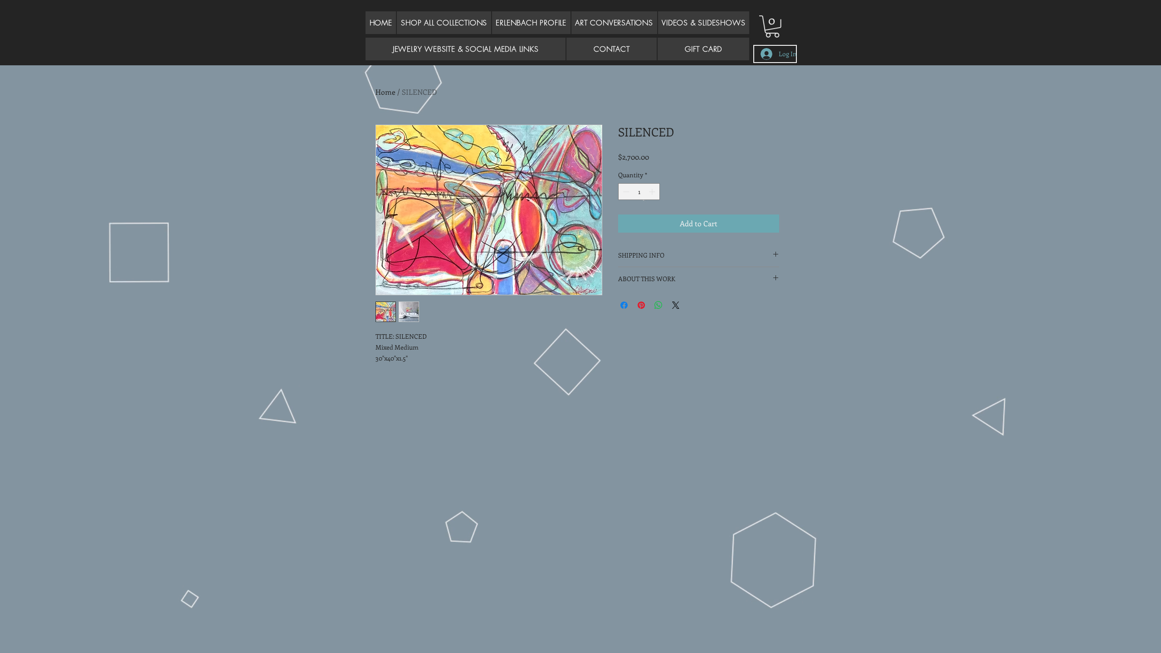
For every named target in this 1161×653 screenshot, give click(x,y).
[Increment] (653, 192)
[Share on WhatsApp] (658, 305)
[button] (614, 22)
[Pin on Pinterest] (641, 305)
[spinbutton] (639, 192)
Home (385, 92)
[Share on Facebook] (624, 305)
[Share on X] (675, 305)
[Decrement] (625, 192)
